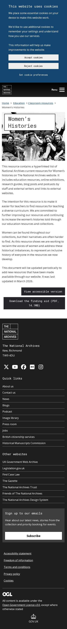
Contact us (8, 392)
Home (5, 103)
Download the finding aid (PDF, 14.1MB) (34, 303)
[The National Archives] (7, 89)
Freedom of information (18, 560)
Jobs (5, 430)
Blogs (5, 405)
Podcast (7, 411)
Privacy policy (12, 574)
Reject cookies (33, 66)
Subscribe (33, 536)
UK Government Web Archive (20, 462)
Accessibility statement (17, 553)
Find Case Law (11, 474)
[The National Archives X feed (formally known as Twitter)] (6, 367)
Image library (10, 418)
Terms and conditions (17, 567)
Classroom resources (40, 103)
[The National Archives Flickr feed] (32, 367)
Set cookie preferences (33, 74)
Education (19, 103)
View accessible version (43, 291)
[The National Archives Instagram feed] (41, 367)
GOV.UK (33, 621)
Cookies (8, 580)
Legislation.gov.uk (13, 468)
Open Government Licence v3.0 (21, 605)
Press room (9, 424)
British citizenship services (18, 437)
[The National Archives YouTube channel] (15, 367)
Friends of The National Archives (22, 493)
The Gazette (9, 481)
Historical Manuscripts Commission (24, 443)
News (5, 399)
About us (7, 386)
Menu (54, 89)
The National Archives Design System (25, 500)
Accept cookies (33, 57)
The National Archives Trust (19, 487)
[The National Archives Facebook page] (23, 367)
